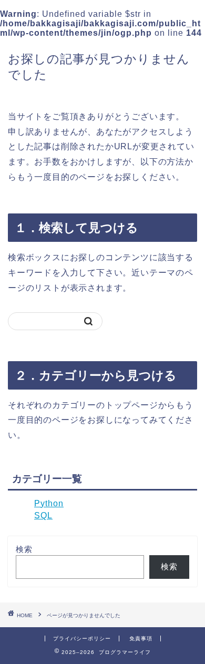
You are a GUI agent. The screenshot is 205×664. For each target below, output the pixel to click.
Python (49, 503)
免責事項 (140, 638)
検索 (24, 549)
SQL (43, 515)
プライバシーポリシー (82, 638)
